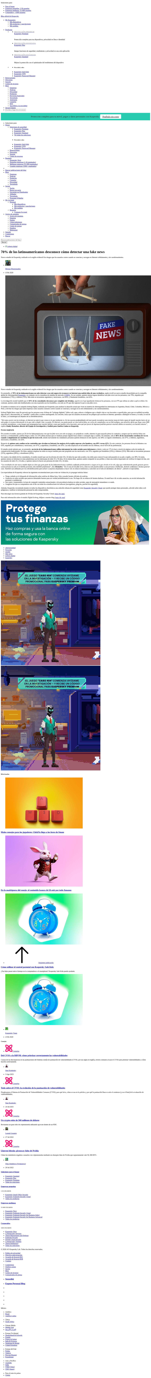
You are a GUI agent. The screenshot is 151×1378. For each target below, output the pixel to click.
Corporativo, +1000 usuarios (15, 12)
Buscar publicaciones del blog (15, 170)
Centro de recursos (11, 84)
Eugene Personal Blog (15, 1283)
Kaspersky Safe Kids (21, 72)
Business (13, 210)
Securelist (9, 1279)
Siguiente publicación (46, 963)
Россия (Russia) (11, 1355)
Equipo (12, 220)
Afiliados (13, 194)
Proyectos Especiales (17, 96)
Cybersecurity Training (13, 1242)
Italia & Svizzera (11, 1341)
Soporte (8, 82)
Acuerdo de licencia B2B (14, 1259)
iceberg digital (12, 246)
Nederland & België (12, 1343)
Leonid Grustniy (11, 1133)
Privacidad (13, 92)
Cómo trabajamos (16, 222)
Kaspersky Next (15, 160)
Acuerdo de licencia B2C (14, 1257)
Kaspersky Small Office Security (16, 1195)
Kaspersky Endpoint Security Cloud (18, 1197)
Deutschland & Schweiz (13, 1335)
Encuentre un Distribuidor (19, 192)
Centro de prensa (16, 226)
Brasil (7, 1314)
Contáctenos (9, 234)
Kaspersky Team (11, 1033)
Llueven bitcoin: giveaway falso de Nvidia (20, 1151)
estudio (7, 552)
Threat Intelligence (11, 1243)
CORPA (67, 395)
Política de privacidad (12, 1253)
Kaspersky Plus (19, 131)
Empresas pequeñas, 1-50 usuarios (17, 8)
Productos (8, 30)
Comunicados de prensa (18, 224)
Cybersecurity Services (13, 1234)
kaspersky (8, 558)
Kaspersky (22, 395)
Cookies (8, 1261)
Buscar (7, 236)
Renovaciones (10, 78)
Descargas (8, 80)
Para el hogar (9, 6)
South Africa (9, 1322)
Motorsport (13, 230)
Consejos (13, 102)
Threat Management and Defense (17, 1236)
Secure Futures (10, 108)
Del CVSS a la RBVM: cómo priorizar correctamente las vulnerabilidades (34, 1055)
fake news (8, 554)
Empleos (13, 228)
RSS (11, 104)
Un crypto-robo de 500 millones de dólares (20, 1120)
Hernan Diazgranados (13, 269)
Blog (7, 86)
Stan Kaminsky (10, 1070)
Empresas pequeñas (8, 1186)
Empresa (13, 218)
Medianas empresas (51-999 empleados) (24, 164)
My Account (9, 200)
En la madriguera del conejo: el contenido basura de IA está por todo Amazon (36, 890)
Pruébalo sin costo (110, 116)
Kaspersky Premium (24, 33)
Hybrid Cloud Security (13, 1240)
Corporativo (5, 1223)
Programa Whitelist (16, 198)
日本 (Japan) (9, 1369)
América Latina (10, 1316)
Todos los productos (12, 1199)
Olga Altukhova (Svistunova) (15, 1164)
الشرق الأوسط (10, 1329)
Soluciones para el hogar (10, 1172)
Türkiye (8, 1353)
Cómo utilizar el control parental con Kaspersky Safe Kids (27, 967)
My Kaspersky (10, 20)
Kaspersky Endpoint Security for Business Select (22, 1215)
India (7, 1365)
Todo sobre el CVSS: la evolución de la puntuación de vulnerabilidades (33, 1088)
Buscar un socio (15, 190)
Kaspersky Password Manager (24, 76)
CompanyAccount (20, 212)
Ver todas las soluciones (22, 135)
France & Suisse (11, 1339)
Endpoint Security (11, 1238)
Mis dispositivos (15, 22)
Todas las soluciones (12, 1182)
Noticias (12, 90)
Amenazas (13, 100)
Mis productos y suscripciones (20, 24)
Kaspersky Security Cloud (93, 488)
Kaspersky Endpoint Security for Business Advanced (23, 1217)
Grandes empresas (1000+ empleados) (23, 166)
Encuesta (8, 550)
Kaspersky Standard (25, 56)
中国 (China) (10, 1367)
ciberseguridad (10, 548)
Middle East (9, 1327)
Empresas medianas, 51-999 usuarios (18, 10)
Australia (8, 1363)
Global (7, 1375)
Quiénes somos (10, 1267)
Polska (7, 1351)
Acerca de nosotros (16, 216)
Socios (12, 188)
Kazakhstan (9, 1357)
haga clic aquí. (60, 494)
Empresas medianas (8, 1203)
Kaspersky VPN (20, 74)
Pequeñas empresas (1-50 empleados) (23, 162)
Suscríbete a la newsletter (18, 106)
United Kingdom (11, 1345)
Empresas (13, 88)
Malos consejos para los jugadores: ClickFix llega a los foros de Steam (32, 832)
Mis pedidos (14, 26)
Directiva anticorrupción (13, 1255)
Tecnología (13, 98)
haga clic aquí (60, 497)
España (7, 1337)
